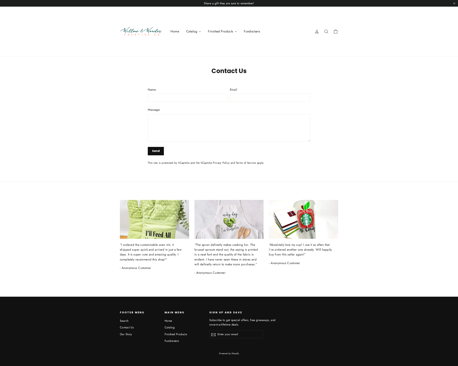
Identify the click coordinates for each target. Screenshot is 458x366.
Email (233, 89)
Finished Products (221, 31)
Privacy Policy (221, 163)
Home (174, 31)
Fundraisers (252, 31)
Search (124, 321)
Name (152, 89)
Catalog (192, 31)
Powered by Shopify (229, 353)
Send (156, 151)
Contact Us (127, 327)
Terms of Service (246, 163)
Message (154, 109)
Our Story (126, 334)
